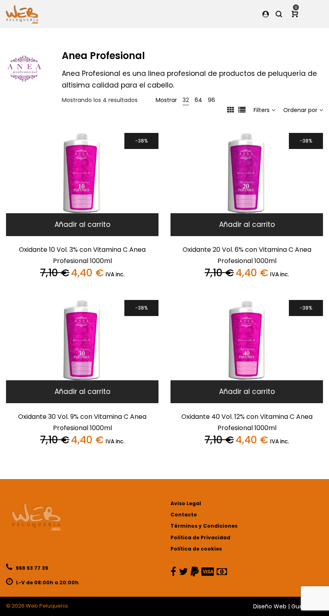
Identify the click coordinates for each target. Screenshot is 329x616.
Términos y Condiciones (204, 525)
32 (186, 100)
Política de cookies (196, 548)
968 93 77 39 (31, 568)
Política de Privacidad (200, 537)
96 (211, 100)
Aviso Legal (186, 503)
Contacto (184, 514)
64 (198, 100)
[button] (82, 224)
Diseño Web (269, 606)
